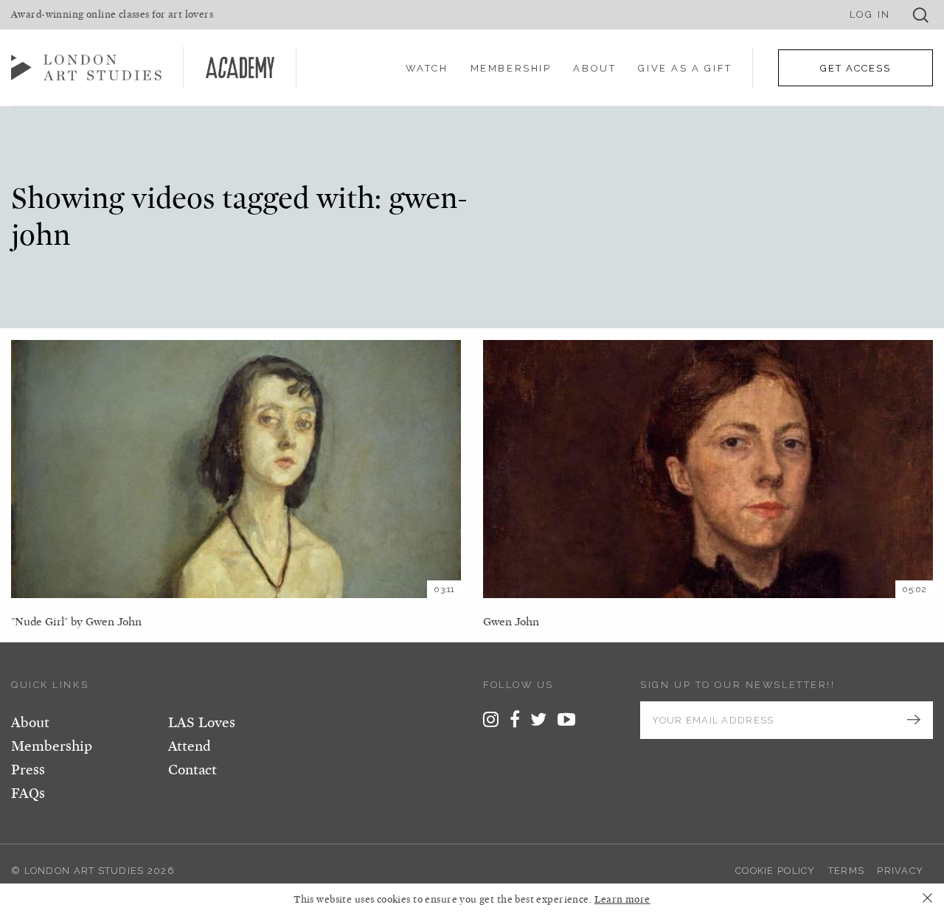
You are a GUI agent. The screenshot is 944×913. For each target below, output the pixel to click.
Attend (189, 746)
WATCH (427, 68)
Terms (846, 870)
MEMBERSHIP (511, 68)
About (30, 722)
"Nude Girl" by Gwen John (76, 622)
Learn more (622, 900)
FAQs (28, 793)
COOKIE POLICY (775, 870)
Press (28, 770)
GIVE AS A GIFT (685, 68)
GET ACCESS (855, 68)
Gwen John (511, 622)
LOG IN (870, 14)
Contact (192, 770)
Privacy (900, 870)
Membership (51, 746)
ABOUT (594, 68)
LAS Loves (201, 722)
